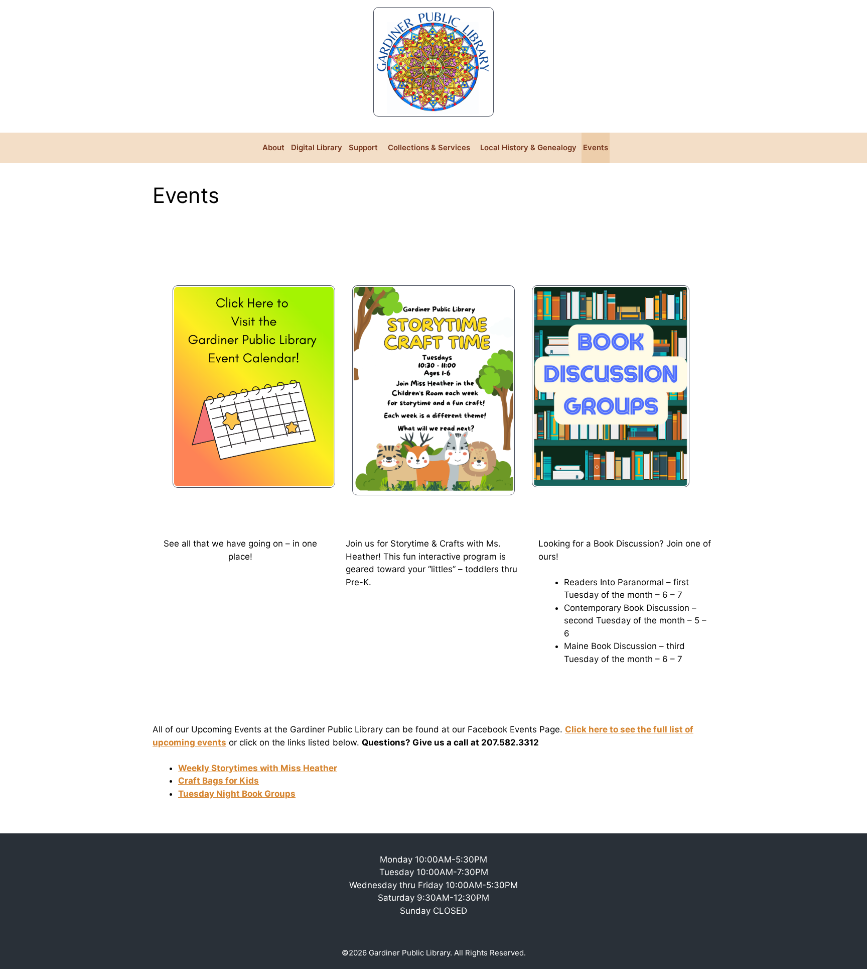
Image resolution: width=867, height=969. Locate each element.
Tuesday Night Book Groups (237, 794)
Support (363, 147)
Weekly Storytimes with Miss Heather (257, 768)
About (273, 147)
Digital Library (316, 147)
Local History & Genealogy (528, 147)
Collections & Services (429, 147)
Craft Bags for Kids (218, 781)
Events (595, 147)
